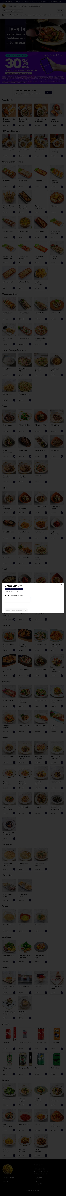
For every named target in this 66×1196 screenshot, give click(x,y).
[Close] (61, 584)
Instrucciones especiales (14, 595)
